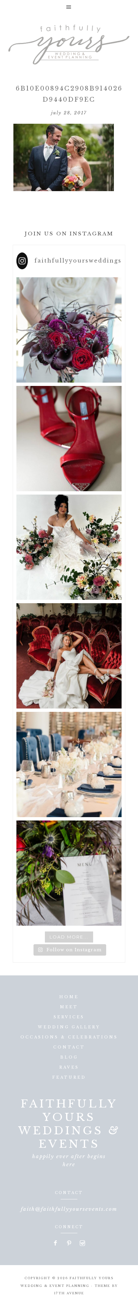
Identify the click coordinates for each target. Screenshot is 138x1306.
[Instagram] (82, 1243)
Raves (69, 1067)
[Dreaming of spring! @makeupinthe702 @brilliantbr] (69, 547)
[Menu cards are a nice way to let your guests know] (69, 873)
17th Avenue (69, 1293)
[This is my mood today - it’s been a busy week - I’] (69, 655)
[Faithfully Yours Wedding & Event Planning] (69, 42)
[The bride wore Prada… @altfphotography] (69, 438)
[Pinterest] (69, 1243)
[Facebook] (56, 1243)
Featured (69, 1077)
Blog (69, 1057)
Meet (69, 1007)
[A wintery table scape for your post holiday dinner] (69, 764)
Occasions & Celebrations (69, 1037)
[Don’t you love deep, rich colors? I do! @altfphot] (69, 330)
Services (69, 1017)
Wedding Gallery (69, 1027)
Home (69, 997)
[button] (69, 7)
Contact (69, 1047)
